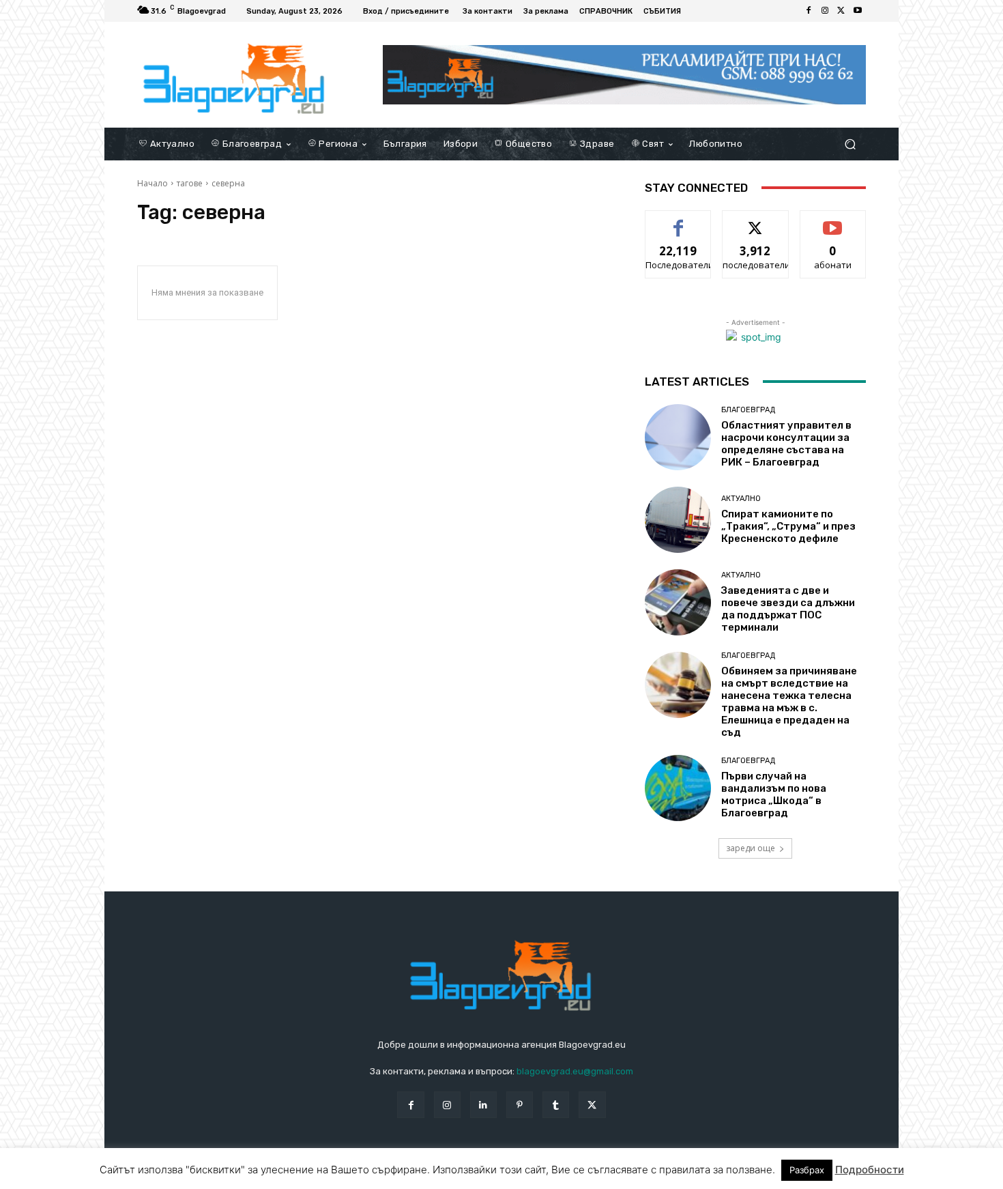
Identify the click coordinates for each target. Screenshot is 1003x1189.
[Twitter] (841, 11)
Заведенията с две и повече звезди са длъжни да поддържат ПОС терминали (788, 608)
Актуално (741, 498)
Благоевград (748, 410)
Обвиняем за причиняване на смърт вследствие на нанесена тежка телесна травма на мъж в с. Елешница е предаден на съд (789, 702)
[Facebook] (808, 11)
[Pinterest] (519, 1104)
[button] (850, 144)
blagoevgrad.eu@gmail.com (575, 1071)
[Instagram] (825, 11)
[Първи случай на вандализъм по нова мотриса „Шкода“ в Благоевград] (678, 788)
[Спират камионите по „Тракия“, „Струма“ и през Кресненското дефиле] (678, 520)
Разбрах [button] (806, 1169)
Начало (152, 183)
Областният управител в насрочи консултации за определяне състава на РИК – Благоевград (786, 443)
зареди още (750, 848)
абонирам (833, 221)
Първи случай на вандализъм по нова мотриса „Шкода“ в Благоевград (773, 794)
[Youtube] (857, 11)
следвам (755, 221)
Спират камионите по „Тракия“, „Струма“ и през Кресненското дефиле (788, 526)
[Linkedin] (483, 1104)
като (678, 221)
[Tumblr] (555, 1104)
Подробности (869, 1169)
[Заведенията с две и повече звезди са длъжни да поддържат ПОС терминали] (678, 602)
